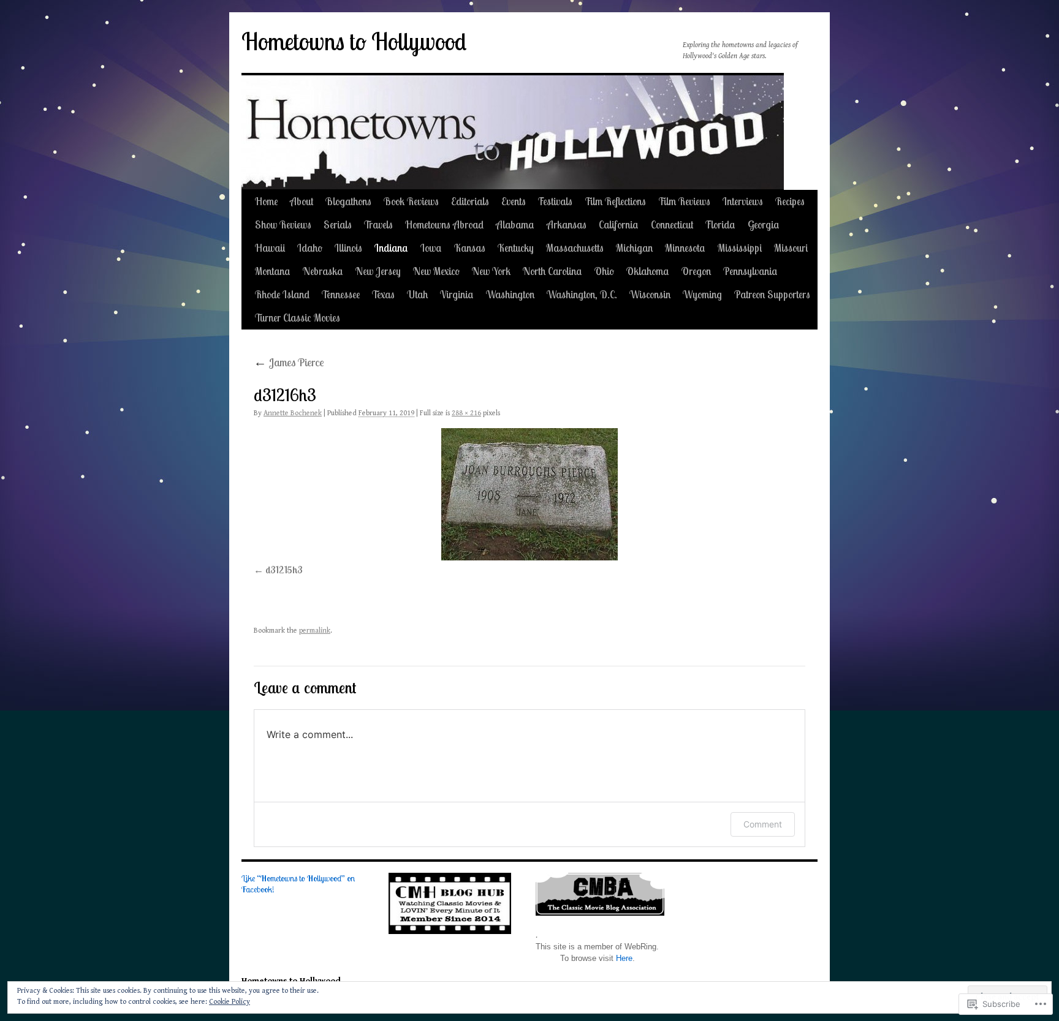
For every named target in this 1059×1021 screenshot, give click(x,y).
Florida (720, 224)
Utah (417, 294)
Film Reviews (684, 201)
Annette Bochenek (293, 413)
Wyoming (702, 294)
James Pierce (289, 362)
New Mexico (436, 271)
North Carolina (552, 271)
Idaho (309, 247)
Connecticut (672, 224)
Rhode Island (282, 294)
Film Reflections (615, 201)
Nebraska (323, 271)
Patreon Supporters (772, 294)
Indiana (391, 247)
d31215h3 (284, 569)
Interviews (743, 201)
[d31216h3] (529, 494)
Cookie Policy (229, 1002)
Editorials (470, 201)
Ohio (604, 271)
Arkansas (566, 224)
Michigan (634, 247)
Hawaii (270, 247)
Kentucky (516, 247)
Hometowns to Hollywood (353, 41)
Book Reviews (411, 201)
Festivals (555, 201)
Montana (272, 271)
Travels (378, 224)
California (619, 224)
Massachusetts (575, 247)
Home (266, 201)
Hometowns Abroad (444, 224)
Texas (383, 294)
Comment (762, 824)
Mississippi (740, 247)
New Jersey (378, 271)
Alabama (515, 224)
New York (491, 271)
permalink (314, 631)
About (301, 201)
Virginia (457, 294)
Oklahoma (647, 271)
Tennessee (341, 294)
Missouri (791, 247)
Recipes (790, 201)
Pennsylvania (750, 271)
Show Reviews (283, 224)
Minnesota (685, 247)
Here (624, 958)
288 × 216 (466, 413)
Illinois (348, 247)
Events (513, 201)
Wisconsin (649, 294)
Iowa (431, 247)
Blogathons (348, 201)
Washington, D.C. (582, 294)
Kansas (469, 247)
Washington (510, 294)
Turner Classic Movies (297, 317)
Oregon (696, 271)
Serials (338, 224)
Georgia (764, 224)
